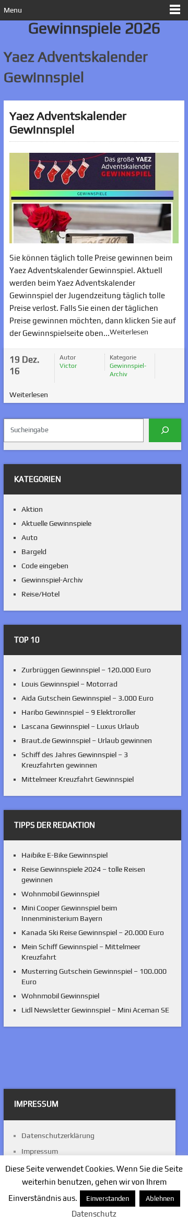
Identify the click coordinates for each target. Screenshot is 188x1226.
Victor (68, 365)
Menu (13, 10)
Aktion (32, 509)
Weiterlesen (129, 332)
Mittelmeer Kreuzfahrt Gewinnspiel (77, 779)
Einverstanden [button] (107, 1198)
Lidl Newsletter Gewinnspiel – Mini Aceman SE (95, 1010)
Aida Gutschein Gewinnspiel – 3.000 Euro (87, 698)
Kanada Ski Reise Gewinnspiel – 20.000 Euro (92, 932)
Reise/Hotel (40, 594)
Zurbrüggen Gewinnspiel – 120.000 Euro (86, 670)
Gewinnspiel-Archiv (128, 370)
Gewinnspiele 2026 (94, 28)
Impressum (39, 1151)
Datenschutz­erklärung (58, 1135)
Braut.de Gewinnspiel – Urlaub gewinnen (86, 740)
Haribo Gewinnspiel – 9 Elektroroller (78, 712)
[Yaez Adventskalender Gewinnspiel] (94, 198)
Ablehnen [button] (160, 1198)
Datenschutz (94, 1213)
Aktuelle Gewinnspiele (56, 523)
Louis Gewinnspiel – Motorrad (69, 684)
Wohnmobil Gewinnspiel (60, 894)
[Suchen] (165, 430)
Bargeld (33, 551)
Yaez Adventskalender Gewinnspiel (67, 122)
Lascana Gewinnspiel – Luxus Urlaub (80, 726)
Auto (29, 537)
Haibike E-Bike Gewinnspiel (64, 855)
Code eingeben (44, 565)
